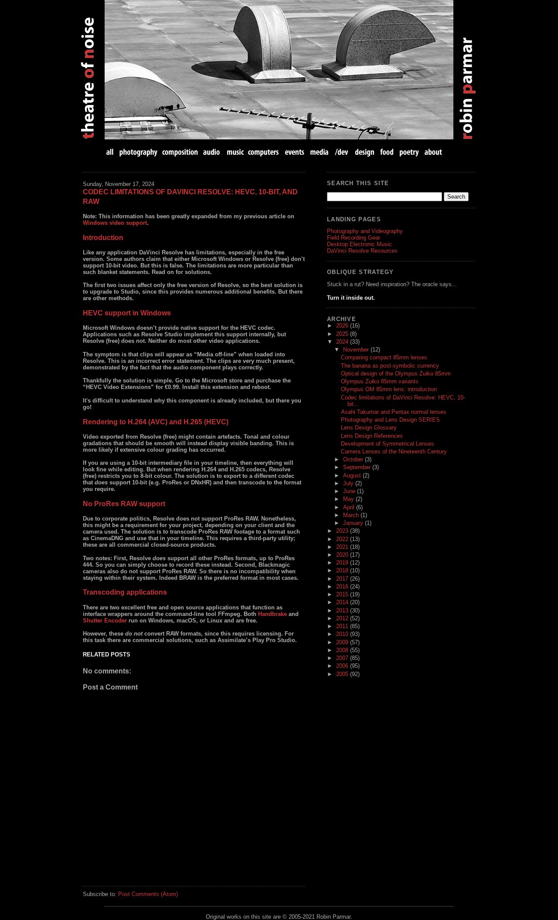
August (353, 475)
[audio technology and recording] (212, 152)
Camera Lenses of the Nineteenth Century (394, 451)
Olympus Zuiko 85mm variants (379, 381)
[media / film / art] (319, 152)
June (350, 491)
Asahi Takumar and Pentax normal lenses (393, 412)
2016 (343, 586)
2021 (343, 547)
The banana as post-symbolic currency (390, 365)
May (349, 499)
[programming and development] (342, 152)
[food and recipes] (387, 152)
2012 (343, 618)
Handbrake (272, 614)
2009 (343, 642)
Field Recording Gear (353, 237)
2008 (343, 650)
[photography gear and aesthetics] (138, 152)
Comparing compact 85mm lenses (384, 357)
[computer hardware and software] (264, 152)
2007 (343, 658)
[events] (294, 152)
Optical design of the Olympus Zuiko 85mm (396, 373)
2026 (343, 325)
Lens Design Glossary (369, 427)
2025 (343, 334)
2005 (343, 674)
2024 (343, 341)
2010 (343, 634)
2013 (343, 610)
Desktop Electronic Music (359, 244)
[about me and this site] (432, 152)
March (352, 515)
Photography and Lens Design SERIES (390, 419)
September (357, 467)
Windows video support (115, 223)
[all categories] (111, 152)
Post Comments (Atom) (148, 894)
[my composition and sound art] (180, 152)
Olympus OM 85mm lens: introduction (389, 389)
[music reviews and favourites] (235, 152)
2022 (343, 539)
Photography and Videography (365, 231)
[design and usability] (364, 152)
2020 (343, 554)
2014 (343, 602)
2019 (343, 562)
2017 (343, 578)
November (357, 349)
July (349, 483)
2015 (343, 594)
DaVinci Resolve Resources (362, 250)
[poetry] (409, 152)
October (354, 459)
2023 (343, 531)
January (354, 523)
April (349, 507)
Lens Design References (372, 436)
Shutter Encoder (105, 620)
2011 (343, 626)
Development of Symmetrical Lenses (387, 443)
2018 (343, 570)
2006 (343, 666)
